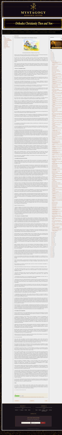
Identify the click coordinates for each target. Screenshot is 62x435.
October (53, 233)
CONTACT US (33, 413)
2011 (52, 254)
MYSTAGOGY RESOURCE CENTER (8, 30)
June (52, 238)
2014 (52, 250)
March (53, 242)
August (53, 236)
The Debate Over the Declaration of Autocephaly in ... (56, 148)
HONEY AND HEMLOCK (18, 30)
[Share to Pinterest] (23, 395)
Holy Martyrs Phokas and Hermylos (56, 133)
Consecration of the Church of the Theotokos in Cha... (56, 130)
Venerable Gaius (54, 72)
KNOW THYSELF (33, 30)
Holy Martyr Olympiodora (55, 69)
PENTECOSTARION (7, 46)
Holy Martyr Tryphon (55, 126)
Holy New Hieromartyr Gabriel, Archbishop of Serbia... (56, 152)
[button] (2, 431)
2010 (52, 255)
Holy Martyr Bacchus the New (56, 140)
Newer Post (17, 400)
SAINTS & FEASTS (6, 38)
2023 (52, 53)
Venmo (47, 409)
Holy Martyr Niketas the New (56, 134)
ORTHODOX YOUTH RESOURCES (42, 30)
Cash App (50, 409)
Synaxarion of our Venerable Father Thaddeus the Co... (56, 81)
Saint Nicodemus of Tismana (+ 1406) (57, 92)
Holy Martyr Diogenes (55, 202)
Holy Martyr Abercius (55, 203)
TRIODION (5, 43)
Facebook (16, 409)
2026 (52, 52)
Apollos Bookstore (44, 410)
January (53, 245)
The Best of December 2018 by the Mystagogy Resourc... (56, 62)
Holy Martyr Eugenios (55, 165)
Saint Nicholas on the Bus (55, 191)
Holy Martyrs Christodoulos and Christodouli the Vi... (56, 209)
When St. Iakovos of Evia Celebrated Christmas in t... (57, 100)
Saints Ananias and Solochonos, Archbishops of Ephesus (56, 227)
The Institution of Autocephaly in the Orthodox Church (57, 150)
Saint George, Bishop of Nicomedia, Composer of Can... (56, 77)
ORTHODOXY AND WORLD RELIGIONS (55, 30)
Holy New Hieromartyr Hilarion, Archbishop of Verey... (56, 142)
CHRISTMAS (6, 41)
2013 (52, 251)
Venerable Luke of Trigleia (55, 89)
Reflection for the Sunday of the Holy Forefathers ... (57, 137)
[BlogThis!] (20, 395)
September (53, 234)
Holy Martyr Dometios (55, 185)
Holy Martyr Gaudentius (55, 66)
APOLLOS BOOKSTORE (6, 33)
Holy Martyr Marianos (55, 166)
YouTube (26, 409)
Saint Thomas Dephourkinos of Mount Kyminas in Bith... (57, 163)
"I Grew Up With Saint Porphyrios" (56, 220)
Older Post (32, 400)
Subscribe (40, 409)
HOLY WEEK (6, 45)
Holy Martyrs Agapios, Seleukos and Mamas (57, 218)
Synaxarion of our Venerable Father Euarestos (56, 96)
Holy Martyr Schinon (54, 110)
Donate (37, 409)
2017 (52, 246)
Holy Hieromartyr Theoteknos (56, 167)
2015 (52, 249)
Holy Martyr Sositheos (55, 172)
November (53, 232)
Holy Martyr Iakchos (54, 135)
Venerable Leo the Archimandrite (56, 73)
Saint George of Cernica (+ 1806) (56, 215)
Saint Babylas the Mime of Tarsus (56, 84)
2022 (52, 54)
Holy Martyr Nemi (54, 68)
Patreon (43, 409)
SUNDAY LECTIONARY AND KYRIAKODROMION (8, 40)
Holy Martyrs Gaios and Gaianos (56, 182)
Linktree (29, 409)
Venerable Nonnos (54, 204)
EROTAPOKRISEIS (26, 30)
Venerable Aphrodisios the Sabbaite (56, 107)
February (53, 243)
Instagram (21, 409)
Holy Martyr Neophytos (55, 186)
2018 (52, 59)
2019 (52, 58)
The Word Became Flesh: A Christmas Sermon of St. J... (57, 98)
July (52, 237)
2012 (52, 253)
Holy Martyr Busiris (54, 67)
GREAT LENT (6, 44)
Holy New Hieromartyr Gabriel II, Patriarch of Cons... (56, 213)
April (53, 241)
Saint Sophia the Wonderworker (56, 131)
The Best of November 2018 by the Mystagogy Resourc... (56, 230)
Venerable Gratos (54, 205)
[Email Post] (15, 394)
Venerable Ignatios (54, 181)
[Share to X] (21, 395)
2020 (52, 57)
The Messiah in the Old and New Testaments (56, 125)
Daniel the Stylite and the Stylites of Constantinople (56, 159)
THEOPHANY (6, 42)
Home (46, 400)
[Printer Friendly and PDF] (17, 396)
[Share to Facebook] (22, 395)
